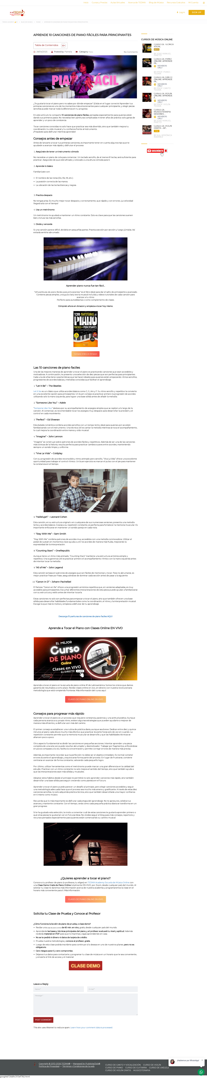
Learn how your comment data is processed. (91, 1027)
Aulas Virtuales (118, 2)
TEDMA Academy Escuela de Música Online (108, 882)
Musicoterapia (141, 1070)
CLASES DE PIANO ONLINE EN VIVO (85, 699)
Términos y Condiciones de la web (78, 1066)
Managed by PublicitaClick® (86, 1064)
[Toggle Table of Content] (62, 46)
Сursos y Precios (99, 2)
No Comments (130, 52)
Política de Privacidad (49, 1066)
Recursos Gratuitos (176, 2)
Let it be (37, 391)
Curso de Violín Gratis (118, 1070)
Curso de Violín (152, 1065)
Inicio (85, 2)
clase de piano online (54, 928)
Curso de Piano (114, 1068)
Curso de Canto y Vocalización (123, 1065)
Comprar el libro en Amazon (85, 354)
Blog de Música (156, 2)
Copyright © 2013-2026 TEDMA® (54, 1064)
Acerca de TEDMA (137, 2)
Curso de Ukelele (159, 1068)
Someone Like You (43, 408)
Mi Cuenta (193, 2)
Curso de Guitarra (136, 1068)
